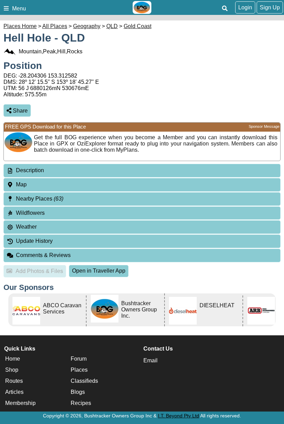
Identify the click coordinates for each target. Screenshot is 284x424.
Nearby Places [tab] (39, 199)
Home (12, 359)
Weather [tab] (26, 227)
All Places (54, 26)
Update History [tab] (34, 241)
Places (79, 370)
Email (150, 360)
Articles (14, 392)
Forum (79, 359)
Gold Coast (137, 26)
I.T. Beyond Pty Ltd (178, 415)
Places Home (20, 26)
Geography (86, 26)
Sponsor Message (264, 126)
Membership (20, 403)
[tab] (142, 170)
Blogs (78, 392)
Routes (14, 381)
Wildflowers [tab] (30, 213)
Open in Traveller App (98, 271)
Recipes (81, 403)
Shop (11, 370)
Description (30, 170)
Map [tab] (21, 184)
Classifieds (84, 381)
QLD (112, 26)
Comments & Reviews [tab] (43, 255)
